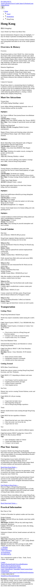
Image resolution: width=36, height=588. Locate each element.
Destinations (10, 16)
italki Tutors (20, 569)
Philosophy (13, 567)
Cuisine (18, 567)
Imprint (17, 576)
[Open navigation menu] (2, 7)
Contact (3, 562)
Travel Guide (15, 3)
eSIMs (21, 572)
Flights (6, 572)
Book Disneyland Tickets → (9, 503)
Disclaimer (12, 576)
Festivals (7, 567)
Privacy (6, 576)
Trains (10, 572)
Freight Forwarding (16, 564)
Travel (8, 14)
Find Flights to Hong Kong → (9, 485)
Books (7, 5)
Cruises (14, 572)
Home (6, 11)
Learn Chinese (5, 569)
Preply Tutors (13, 569)
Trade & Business (6, 3)
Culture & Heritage (24, 3)
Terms (2, 576)
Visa (17, 572)
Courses (26, 569)
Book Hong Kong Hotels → (9, 467)
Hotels (24, 572)
